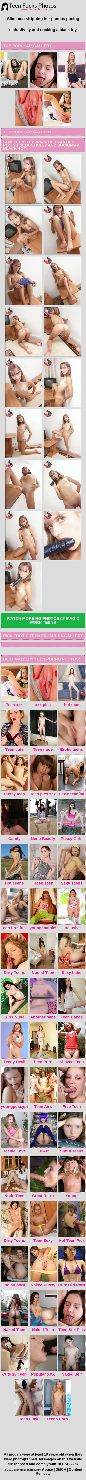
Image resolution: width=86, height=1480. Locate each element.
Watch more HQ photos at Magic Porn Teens (43, 620)
